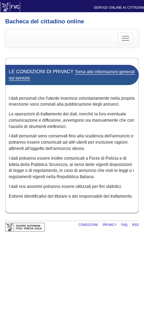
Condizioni (88, 225)
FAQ (125, 225)
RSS (135, 225)
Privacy (110, 225)
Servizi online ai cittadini (119, 7)
